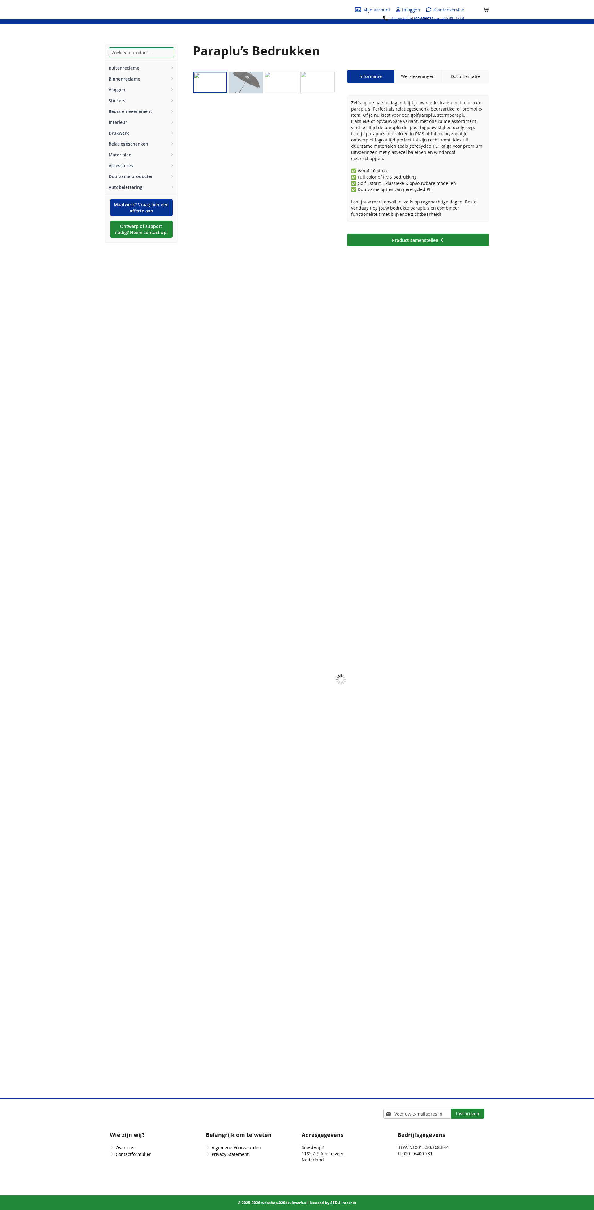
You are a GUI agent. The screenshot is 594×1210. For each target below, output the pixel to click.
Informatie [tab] (370, 76)
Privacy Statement (230, 1154)
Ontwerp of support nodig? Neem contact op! (141, 229)
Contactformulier (133, 1154)
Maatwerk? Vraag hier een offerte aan (141, 208)
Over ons (125, 1148)
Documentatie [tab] (465, 76)
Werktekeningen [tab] (418, 76)
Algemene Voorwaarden (236, 1148)
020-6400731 (423, 18)
